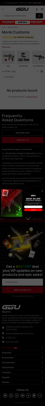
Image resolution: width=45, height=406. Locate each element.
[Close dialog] (42, 191)
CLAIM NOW (33, 209)
